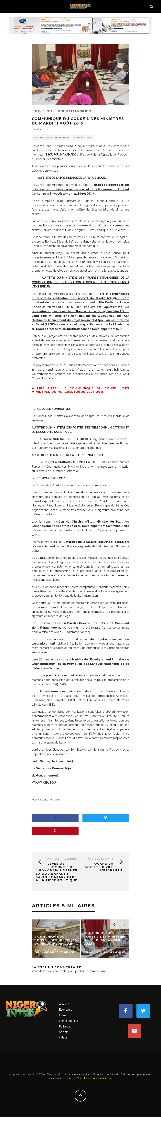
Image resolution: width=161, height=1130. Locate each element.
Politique (64, 1026)
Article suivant (100, 859)
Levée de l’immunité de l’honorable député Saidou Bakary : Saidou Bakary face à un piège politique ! (56, 873)
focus (62, 1015)
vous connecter (58, 971)
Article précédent (63, 859)
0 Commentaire (83, 137)
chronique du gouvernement (51, 137)
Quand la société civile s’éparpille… (105, 867)
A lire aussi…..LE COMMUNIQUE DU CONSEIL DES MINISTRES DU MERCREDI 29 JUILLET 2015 (80, 390)
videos (63, 1037)
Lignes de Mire (68, 1020)
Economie (65, 1009)
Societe (64, 1032)
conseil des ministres (47, 799)
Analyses (64, 1004)
